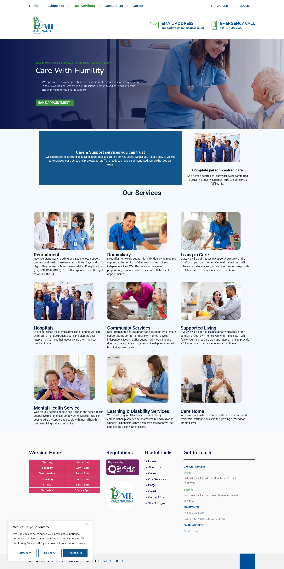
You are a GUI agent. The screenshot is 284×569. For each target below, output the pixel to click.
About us (56, 6)
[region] (50, 541)
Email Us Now (191, 531)
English (246, 5)
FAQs (152, 485)
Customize (25, 553)
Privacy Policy (111, 561)
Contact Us (114, 6)
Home (34, 6)
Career (222, 5)
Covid (152, 491)
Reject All (50, 553)
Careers (139, 6)
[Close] (88, 524)
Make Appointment (53, 102)
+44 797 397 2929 (231, 27)
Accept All (75, 553)
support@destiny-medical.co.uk (183, 27)
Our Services (84, 6)
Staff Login (156, 503)
